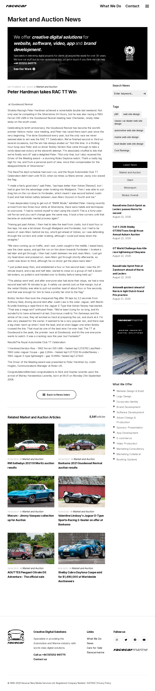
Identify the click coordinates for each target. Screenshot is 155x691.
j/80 (116, 114)
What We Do (110, 6)
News (90, 643)
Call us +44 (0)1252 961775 (49, 654)
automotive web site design (128, 130)
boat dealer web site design (128, 143)
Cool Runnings (121, 150)
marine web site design (126, 137)
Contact (132, 6)
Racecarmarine (95, 652)
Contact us (40, 659)
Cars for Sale (94, 647)
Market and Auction (46, 86)
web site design (131, 114)
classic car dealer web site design (128, 122)
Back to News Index (58, 394)
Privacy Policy (104, 683)
